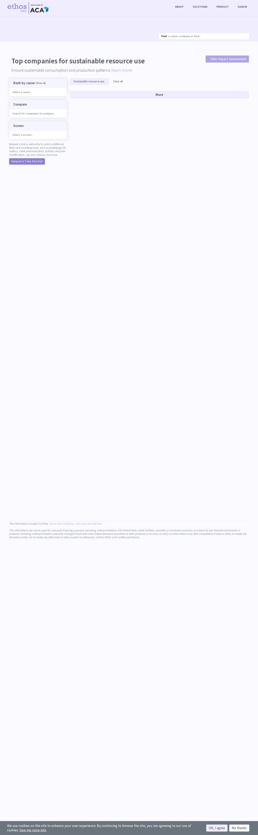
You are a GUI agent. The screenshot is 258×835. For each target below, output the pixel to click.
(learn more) (121, 70)
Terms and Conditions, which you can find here (75, 523)
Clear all (118, 81)
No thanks (239, 828)
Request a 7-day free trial (27, 161)
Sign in (242, 6)
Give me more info (33, 830)
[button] (180, 7)
